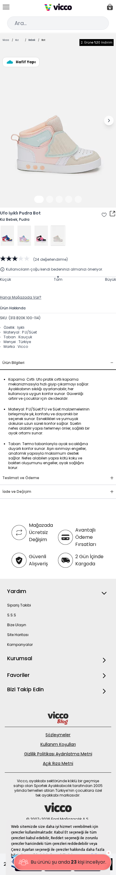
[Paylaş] (112, 213)
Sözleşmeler (58, 735)
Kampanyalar (20, 644)
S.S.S (11, 615)
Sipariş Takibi (19, 605)
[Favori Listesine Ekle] (104, 214)
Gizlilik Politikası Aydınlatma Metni (58, 754)
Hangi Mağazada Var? (20, 297)
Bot (43, 40)
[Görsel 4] (68, 199)
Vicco (5, 40)
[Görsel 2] (49, 199)
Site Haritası (18, 634)
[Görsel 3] (59, 199)
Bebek (32, 40)
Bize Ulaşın (16, 624)
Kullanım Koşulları (58, 744)
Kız (17, 40)
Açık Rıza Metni (58, 763)
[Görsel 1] (39, 199)
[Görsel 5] (78, 199)
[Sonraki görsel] (109, 120)
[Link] (58, 7)
